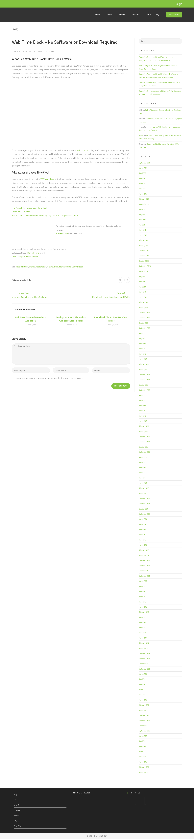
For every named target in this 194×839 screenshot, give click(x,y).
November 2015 (144, 565)
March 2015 (143, 607)
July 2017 (142, 462)
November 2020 (144, 256)
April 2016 (142, 540)
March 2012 (143, 762)
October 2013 (143, 663)
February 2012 (144, 767)
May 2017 (142, 473)
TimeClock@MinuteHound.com (25, 256)
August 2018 (143, 395)
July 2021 (142, 214)
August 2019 (143, 333)
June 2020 (143, 281)
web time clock (83, 150)
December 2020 (144, 250)
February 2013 (144, 705)
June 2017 (142, 467)
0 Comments (49, 51)
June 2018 (142, 405)
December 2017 (144, 436)
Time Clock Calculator (21, 211)
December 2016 (144, 498)
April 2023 (142, 188)
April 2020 (142, 292)
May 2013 (142, 689)
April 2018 (142, 416)
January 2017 (143, 493)
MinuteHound (62, 233)
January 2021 (143, 245)
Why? (16, 794)
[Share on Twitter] (120, 280)
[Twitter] (132, 801)
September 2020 (145, 266)
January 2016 (144, 555)
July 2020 (142, 276)
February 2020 (144, 302)
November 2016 (144, 503)
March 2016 (143, 545)
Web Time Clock (77, 267)
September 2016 (144, 514)
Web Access (66, 267)
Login (179, 4)
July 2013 (142, 679)
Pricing (17, 810)
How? (16, 800)
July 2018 (142, 400)
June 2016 (142, 529)
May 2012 (142, 751)
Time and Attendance (54, 267)
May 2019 (142, 348)
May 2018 (142, 410)
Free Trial (17, 826)
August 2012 (143, 736)
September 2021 (144, 204)
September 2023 (144, 163)
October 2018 (143, 385)
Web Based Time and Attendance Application (30, 319)
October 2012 (143, 725)
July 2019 (142, 338)
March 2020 (143, 297)
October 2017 (143, 447)
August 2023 (143, 168)
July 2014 (142, 617)
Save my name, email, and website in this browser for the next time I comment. (49, 378)
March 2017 (143, 483)
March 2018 (143, 421)
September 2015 (144, 576)
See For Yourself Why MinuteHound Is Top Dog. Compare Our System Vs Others (45, 215)
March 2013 (143, 700)
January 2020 (144, 307)
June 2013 (142, 684)
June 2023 (142, 178)
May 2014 (142, 627)
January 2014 (143, 648)
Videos (16, 815)
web (39, 51)
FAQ (15, 821)
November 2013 (144, 658)
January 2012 (143, 772)
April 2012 (142, 756)
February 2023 (144, 199)
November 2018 (144, 380)
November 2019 (144, 318)
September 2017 (144, 452)
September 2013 (144, 669)
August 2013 (143, 674)
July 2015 (142, 586)
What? (16, 805)
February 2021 (144, 240)
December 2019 (144, 312)
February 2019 (144, 364)
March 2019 (143, 359)
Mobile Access (41, 267)
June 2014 (142, 622)
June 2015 (142, 591)
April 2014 (142, 633)
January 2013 (143, 710)
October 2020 (144, 261)
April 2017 (142, 478)
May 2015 (142, 596)
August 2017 (143, 457)
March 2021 (143, 235)
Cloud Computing (22, 267)
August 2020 (143, 271)
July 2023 (142, 173)
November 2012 (144, 720)
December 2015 (144, 560)
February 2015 (144, 612)
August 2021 (143, 209)
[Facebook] (140, 801)
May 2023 (142, 183)
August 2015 (143, 581)
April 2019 (142, 354)
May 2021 (142, 225)
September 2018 (144, 390)
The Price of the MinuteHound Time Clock (29, 207)
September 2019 (144, 328)
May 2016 (142, 535)
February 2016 (144, 550)
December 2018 (144, 374)
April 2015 (142, 602)
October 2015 (143, 571)
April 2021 (142, 230)
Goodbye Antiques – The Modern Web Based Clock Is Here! (71, 319)
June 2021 (142, 220)
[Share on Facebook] (127, 280)
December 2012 (144, 715)
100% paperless (47, 179)
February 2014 (144, 643)
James (16, 51)
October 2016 (143, 509)
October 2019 (143, 323)
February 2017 (144, 488)
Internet (32, 267)
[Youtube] (149, 801)
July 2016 (142, 524)
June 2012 (142, 746)
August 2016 (143, 519)
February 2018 (144, 426)
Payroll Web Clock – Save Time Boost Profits (111, 319)
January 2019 (144, 369)
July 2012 (142, 741)
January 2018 (143, 431)
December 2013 (144, 653)
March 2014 (143, 638)
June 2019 (142, 343)
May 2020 (142, 287)
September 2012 (144, 731)
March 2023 (143, 194)
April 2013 (142, 695)
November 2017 (144, 442)
